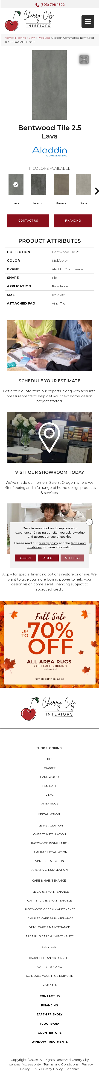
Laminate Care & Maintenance (49, 918)
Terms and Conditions (61, 1064)
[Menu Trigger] (88, 21)
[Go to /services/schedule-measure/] (49, 362)
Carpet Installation (49, 834)
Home (9, 37)
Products (44, 37)
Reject (48, 557)
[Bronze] (61, 184)
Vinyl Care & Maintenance (49, 927)
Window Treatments (50, 1041)
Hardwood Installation (50, 843)
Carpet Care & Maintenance (49, 900)
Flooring (20, 37)
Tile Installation (49, 825)
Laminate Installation (49, 852)
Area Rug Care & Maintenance (50, 936)
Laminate (49, 786)
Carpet (49, 768)
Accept (26, 557)
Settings (72, 557)
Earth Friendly (49, 1014)
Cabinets (50, 984)
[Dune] (83, 184)
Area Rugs (49, 803)
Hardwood (49, 777)
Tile (49, 759)
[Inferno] (38, 184)
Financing (49, 1005)
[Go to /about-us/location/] (49, 454)
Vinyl (32, 37)
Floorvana (49, 1023)
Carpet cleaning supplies (49, 958)
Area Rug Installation (50, 869)
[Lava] (16, 184)
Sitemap (72, 1069)
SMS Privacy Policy (48, 1069)
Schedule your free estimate (49, 975)
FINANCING (73, 220)
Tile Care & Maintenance (49, 891)
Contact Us (28, 220)
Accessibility (31, 1064)
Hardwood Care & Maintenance (50, 909)
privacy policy (48, 543)
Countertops (49, 1032)
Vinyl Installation (49, 861)
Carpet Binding (49, 966)
